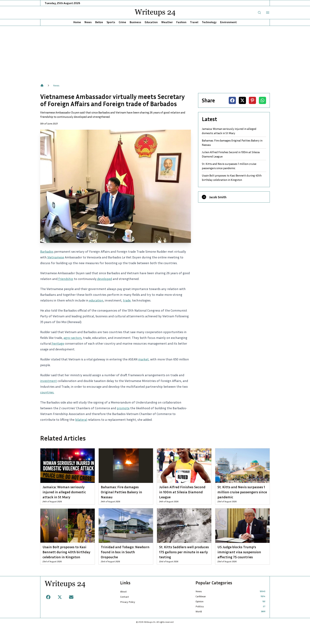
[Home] (42, 85)
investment (48, 381)
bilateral (81, 419)
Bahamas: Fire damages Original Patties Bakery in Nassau (232, 143)
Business (135, 22)
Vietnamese (55, 257)
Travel (194, 22)
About (123, 591)
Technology (209, 22)
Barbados (46, 251)
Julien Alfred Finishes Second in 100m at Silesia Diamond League (231, 154)
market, (143, 359)
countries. (47, 392)
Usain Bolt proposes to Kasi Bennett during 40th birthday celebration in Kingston (232, 178)
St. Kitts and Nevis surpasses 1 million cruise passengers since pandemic (229, 166)
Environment (228, 22)
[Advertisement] (155, 53)
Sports (111, 22)
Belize (99, 22)
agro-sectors (73, 338)
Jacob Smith (217, 197)
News (88, 22)
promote (123, 408)
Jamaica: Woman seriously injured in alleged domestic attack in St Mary (229, 131)
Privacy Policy (127, 601)
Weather (167, 22)
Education (151, 22)
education (95, 300)
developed (104, 279)
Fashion (181, 22)
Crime (122, 22)
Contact (124, 596)
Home (77, 22)
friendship (65, 279)
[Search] (259, 12)
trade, (127, 300)
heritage (57, 343)
